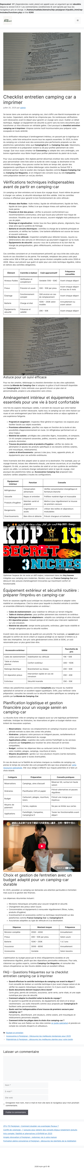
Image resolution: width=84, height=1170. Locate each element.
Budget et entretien (14, 1033)
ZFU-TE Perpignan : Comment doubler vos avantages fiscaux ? (31, 1126)
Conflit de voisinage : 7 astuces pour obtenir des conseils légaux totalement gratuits (40, 1130)
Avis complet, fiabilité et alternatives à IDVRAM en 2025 (27, 1133)
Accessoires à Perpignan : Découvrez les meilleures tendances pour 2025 (38, 1036)
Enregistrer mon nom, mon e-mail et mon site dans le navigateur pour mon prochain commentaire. (42, 1104)
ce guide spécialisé (59, 1023)
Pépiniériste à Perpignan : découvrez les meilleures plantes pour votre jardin (39, 1039)
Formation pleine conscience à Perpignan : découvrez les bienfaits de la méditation (39, 1141)
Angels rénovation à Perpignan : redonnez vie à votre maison (30, 1137)
